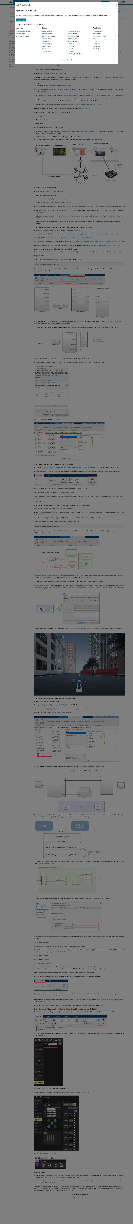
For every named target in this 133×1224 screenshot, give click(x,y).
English (71, 49)
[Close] (116, 5)
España (44, 38)
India (94, 33)
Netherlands (70, 31)
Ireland (44, 46)
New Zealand (96, 36)
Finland (44, 41)
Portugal (69, 38)
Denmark (44, 33)
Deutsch (71, 46)
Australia (95, 31)
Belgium (44, 31)
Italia (43, 49)
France (44, 43)
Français (71, 51)
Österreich (70, 36)
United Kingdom (71, 54)
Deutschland (45, 36)
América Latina (20, 31)
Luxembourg (45, 51)
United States (20, 36)
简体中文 (97, 41)
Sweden (69, 41)
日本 (94, 46)
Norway (69, 33)
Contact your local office (66, 60)
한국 (94, 49)
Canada (18, 33)
